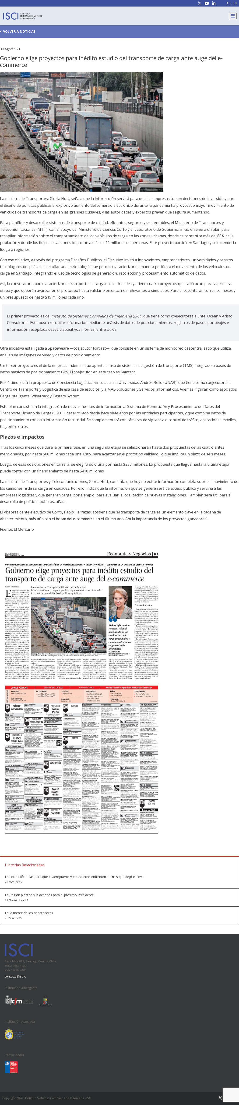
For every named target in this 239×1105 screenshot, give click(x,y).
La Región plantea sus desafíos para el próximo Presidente (49, 895)
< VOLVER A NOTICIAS (17, 31)
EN (235, 3)
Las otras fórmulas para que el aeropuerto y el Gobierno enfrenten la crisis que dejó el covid (74, 876)
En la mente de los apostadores (29, 913)
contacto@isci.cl (15, 976)
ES (229, 3)
